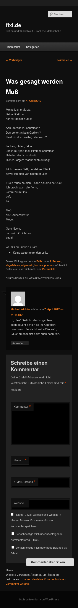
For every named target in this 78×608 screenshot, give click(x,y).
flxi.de (13, 25)
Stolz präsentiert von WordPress (39, 599)
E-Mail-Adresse (25, 481)
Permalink (48, 269)
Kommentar (22, 406)
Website (19, 503)
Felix (39, 261)
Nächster (64, 60)
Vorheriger (14, 60)
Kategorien (32, 47)
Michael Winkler (20, 309)
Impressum (13, 47)
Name (20, 460)
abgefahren (13, 265)
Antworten (19, 343)
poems (48, 265)
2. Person (55, 261)
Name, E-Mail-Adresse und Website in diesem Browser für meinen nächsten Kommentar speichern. (36, 520)
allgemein (27, 265)
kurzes (38, 265)
